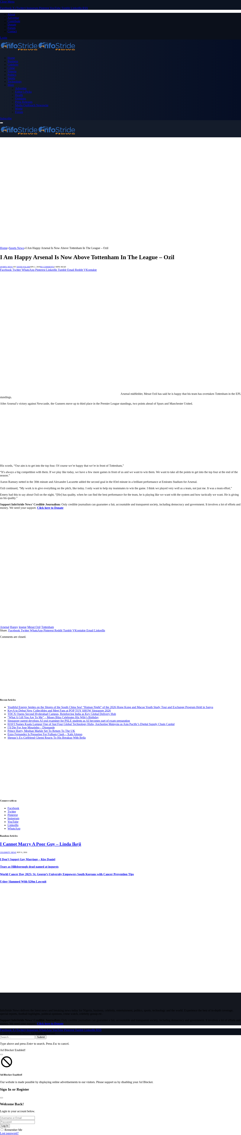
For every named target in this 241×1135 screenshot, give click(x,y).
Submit (41, 1037)
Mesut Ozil (33, 627)
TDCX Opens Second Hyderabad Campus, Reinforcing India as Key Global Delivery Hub (62, 714)
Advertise (13, 17)
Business (13, 61)
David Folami (23, 267)
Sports (11, 78)
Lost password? (9, 1133)
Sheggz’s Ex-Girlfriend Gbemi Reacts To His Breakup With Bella (47, 737)
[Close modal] (1, 1054)
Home (11, 57)
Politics (12, 74)
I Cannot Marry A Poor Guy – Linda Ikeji (40, 844)
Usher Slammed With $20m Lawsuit (23, 881)
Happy (14, 627)
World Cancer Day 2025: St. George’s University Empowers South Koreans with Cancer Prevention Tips (67, 874)
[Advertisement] (120, 165)
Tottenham (47, 627)
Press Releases (23, 101)
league (23, 627)
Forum (11, 28)
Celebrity (13, 64)
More (11, 85)
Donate (12, 24)
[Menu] (1, 122)
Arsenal (4, 627)
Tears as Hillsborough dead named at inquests (29, 866)
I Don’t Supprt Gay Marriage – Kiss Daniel (27, 859)
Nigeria (12, 71)
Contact (12, 31)
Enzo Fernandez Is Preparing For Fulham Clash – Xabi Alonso (45, 734)
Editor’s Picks (23, 91)
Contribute (14, 21)
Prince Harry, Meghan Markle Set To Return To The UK (41, 730)
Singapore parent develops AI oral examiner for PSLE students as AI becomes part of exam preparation (69, 720)
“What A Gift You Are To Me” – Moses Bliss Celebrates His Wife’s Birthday (53, 717)
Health (19, 95)
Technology (15, 81)
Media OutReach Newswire (31, 105)
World (18, 108)
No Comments (47, 267)
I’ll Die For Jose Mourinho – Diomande (31, 727)
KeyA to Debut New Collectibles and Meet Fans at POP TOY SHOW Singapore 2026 (59, 710)
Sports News (6, 267)
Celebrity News (8, 852)
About (11, 14)
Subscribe (6, 118)
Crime (11, 68)
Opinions (20, 98)
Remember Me (13, 1129)
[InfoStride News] (37, 51)
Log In (5, 1125)
